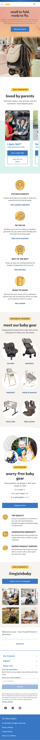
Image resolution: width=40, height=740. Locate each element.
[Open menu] (1, 4)
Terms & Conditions (9, 736)
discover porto (20, 29)
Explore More (20, 505)
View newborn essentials (20, 205)
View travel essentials (20, 238)
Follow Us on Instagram (20, 581)
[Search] (34, 4)
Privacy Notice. (7, 702)
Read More (20, 644)
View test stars (20, 270)
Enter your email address (11, 678)
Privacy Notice (7, 727)
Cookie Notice (7, 732)
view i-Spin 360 (17, 153)
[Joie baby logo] (7, 4)
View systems (20, 303)
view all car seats (17, 160)
